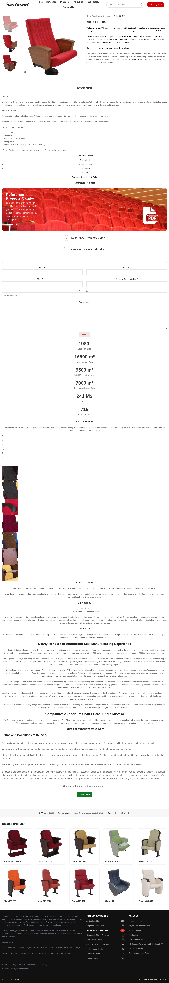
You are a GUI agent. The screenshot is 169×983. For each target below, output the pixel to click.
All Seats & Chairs (96, 813)
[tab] (84, 87)
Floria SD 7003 (79, 861)
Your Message (85, 302)
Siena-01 (109, 901)
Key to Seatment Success (139, 926)
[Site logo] (18, 4)
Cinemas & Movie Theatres (97, 935)
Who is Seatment (136, 930)
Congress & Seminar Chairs (98, 944)
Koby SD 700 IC (113, 861)
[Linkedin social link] (125, 813)
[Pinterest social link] (122, 813)
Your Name (42, 267)
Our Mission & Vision (137, 939)
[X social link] (118, 813)
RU (161, 979)
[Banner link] (84, 209)
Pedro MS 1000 (79, 901)
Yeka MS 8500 (146, 901)
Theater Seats (92, 958)
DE (166, 979)
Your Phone (42, 279)
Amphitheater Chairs (95, 926)
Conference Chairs (94, 940)
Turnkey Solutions (136, 948)
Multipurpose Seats (94, 949)
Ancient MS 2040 (12, 861)
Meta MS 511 (10, 901)
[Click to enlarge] (24, 72)
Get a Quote (156, 5)
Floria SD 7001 (45, 861)
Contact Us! (84, 608)
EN (145, 979)
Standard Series (93, 954)
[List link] (42, 964)
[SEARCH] (142, 5)
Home (88, 16)
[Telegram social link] (128, 813)
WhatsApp (85, 795)
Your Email (126, 267)
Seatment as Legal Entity (139, 953)
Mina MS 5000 (44, 901)
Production (133, 935)
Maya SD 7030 (146, 861)
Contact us (137, 59)
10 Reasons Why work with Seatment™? (146, 944)
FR (149, 979)
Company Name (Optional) (127, 279)
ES (153, 979)
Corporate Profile (136, 921)
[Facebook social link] (115, 813)
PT (157, 979)
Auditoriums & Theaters (102, 16)
